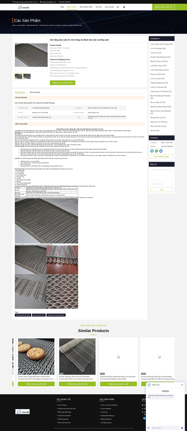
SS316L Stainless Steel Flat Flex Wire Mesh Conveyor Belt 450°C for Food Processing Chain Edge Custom (71, 378)
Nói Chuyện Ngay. (161, 156)
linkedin (144, 418)
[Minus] (182, 385)
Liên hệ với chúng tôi (64, 415)
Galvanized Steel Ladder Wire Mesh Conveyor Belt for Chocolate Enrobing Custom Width (113, 378)
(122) (160, 57)
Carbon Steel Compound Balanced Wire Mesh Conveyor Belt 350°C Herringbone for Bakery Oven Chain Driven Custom (31, 378)
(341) (159, 61)
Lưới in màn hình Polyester (109, 405)
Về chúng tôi (85, 7)
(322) (157, 74)
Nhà (62, 7)
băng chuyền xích (38, 315)
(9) (158, 126)
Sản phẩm (71, 7)
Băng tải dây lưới (32, 25)
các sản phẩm (21, 25)
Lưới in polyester (106, 408)
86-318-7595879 (65, 2)
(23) (154, 130)
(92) (161, 44)
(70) (160, 91)
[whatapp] (156, 151)
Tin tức (98, 7)
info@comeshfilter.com (49, 2)
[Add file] (148, 428)
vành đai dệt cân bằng (23, 315)
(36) (159, 83)
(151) (159, 70)
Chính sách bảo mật (64, 422)
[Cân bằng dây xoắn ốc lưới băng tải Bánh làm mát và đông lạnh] (31, 54)
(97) (157, 102)
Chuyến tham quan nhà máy (66, 408)
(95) (158, 66)
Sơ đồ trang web (63, 419)
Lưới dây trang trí (106, 422)
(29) (158, 87)
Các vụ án (109, 7)
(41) (156, 53)
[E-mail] (161, 151)
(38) (160, 97)
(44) (160, 112)
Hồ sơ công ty (62, 405)
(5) (158, 122)
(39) (157, 48)
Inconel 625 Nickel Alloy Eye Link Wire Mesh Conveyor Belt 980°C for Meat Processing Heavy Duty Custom (153, 378)
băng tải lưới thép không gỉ (56, 315)
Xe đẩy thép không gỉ (107, 415)
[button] (15, 360)
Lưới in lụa (104, 412)
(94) (157, 78)
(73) (158, 117)
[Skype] (152, 151)
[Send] (182, 428)
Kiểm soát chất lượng (64, 412)
